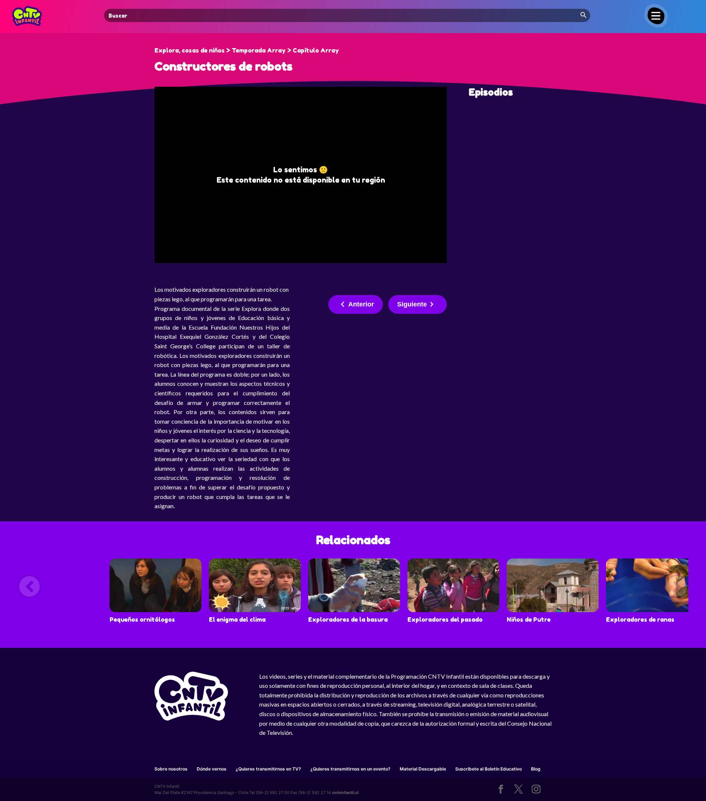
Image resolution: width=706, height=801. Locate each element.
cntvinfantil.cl (345, 792)
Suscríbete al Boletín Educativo (488, 769)
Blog (536, 769)
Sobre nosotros (171, 769)
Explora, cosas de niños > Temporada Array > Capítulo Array (246, 50)
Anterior (361, 304)
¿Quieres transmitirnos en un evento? (350, 769)
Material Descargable (423, 769)
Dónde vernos (212, 769)
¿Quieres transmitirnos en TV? (268, 769)
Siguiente (412, 304)
